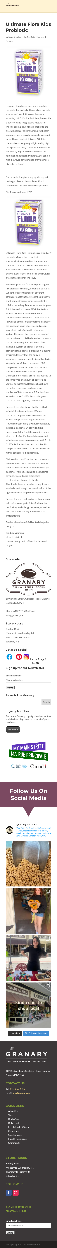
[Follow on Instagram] (16, 1193)
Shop (10, 1115)
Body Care (13, 1119)
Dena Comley (15, 37)
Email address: (14, 675)
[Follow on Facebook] (9, 1193)
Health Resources (17, 1138)
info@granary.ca (21, 1092)
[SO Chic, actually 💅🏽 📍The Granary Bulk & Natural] (28, 1005)
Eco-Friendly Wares (18, 1126)
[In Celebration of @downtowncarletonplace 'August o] (28, 958)
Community (14, 1142)
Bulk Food (13, 1122)
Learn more (13, 729)
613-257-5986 (21, 611)
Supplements (15, 1134)
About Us (13, 1111)
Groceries (13, 1130)
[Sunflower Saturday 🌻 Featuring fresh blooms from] (28, 911)
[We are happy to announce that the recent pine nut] (28, 863)
